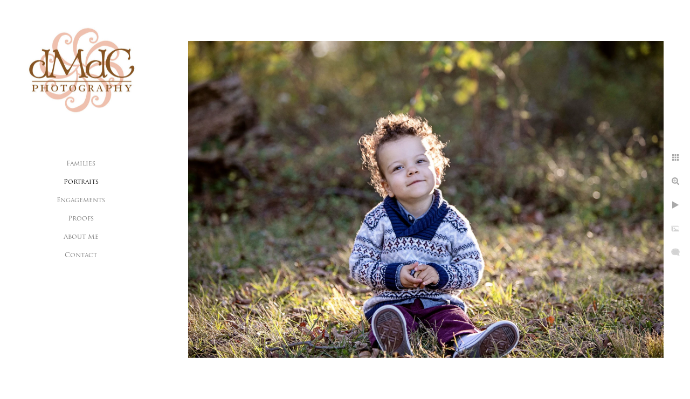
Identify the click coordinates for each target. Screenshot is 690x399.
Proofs (81, 219)
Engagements (81, 200)
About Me (81, 237)
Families (80, 164)
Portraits (81, 182)
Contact (81, 255)
